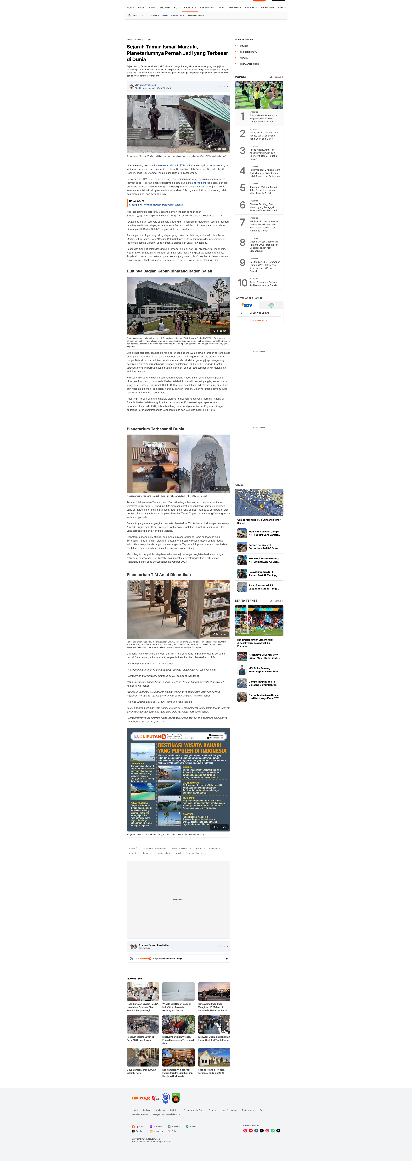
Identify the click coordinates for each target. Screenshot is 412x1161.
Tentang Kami (248, 1110)
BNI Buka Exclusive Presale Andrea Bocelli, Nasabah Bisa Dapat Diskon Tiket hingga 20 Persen (264, 226)
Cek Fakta (251, 7)
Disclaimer (160, 1110)
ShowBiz (165, 7)
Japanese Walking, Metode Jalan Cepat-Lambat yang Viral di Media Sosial (264, 190)
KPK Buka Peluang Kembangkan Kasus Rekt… (264, 670)
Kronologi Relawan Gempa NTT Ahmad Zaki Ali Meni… (264, 560)
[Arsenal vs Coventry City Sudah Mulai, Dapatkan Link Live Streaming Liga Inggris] (242, 656)
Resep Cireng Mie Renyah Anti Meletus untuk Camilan (264, 284)
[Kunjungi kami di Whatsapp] (273, 1130)
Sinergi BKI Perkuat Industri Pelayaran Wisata (156, 204)
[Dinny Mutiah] (135, 946)
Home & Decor (178, 15)
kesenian (218, 165)
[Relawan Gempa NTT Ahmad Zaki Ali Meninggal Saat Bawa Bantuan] (242, 573)
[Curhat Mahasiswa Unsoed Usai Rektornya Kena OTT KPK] (242, 697)
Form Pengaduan (229, 1110)
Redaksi (146, 1110)
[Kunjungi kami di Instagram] (267, 1130)
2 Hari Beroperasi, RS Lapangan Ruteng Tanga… (264, 587)
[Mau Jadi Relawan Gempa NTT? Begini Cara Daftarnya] (242, 533)
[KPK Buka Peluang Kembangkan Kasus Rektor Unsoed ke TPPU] (242, 670)
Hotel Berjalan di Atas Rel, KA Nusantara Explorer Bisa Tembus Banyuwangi (142, 1007)
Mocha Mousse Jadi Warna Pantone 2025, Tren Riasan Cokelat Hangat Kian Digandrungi (264, 246)
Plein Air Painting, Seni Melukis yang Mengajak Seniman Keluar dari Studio (264, 207)
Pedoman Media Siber (194, 1110)
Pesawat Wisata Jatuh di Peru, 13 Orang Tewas (140, 1038)
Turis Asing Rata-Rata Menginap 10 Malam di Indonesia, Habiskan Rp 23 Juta (212, 1007)
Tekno (221, 7)
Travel (165, 15)
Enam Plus (267, 7)
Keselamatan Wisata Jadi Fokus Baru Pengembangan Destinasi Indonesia (177, 1073)
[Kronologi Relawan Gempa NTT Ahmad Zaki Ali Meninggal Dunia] (242, 560)
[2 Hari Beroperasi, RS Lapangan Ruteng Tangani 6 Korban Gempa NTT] (242, 587)
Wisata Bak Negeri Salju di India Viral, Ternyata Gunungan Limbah (176, 1007)
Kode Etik (174, 1110)
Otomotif (235, 7)
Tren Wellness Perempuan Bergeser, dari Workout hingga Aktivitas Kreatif (263, 118)
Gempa (239, 485)
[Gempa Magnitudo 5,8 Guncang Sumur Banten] (259, 502)
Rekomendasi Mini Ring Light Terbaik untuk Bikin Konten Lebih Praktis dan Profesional (265, 172)
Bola (177, 7)
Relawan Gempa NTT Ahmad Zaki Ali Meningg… (264, 573)
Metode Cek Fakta (140, 1114)
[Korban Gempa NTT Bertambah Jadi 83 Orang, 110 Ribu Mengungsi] (242, 547)
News (141, 7)
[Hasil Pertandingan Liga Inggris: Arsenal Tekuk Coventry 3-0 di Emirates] (259, 620)
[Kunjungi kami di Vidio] (245, 1130)
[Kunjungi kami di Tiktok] (278, 1130)
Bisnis (152, 7)
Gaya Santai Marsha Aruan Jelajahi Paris (141, 1071)
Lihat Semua (275, 77)
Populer (241, 76)
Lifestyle (190, 7)
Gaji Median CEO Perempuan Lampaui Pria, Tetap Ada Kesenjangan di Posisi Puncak (265, 266)
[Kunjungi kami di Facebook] (256, 1130)
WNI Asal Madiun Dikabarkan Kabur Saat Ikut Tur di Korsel (214, 1038)
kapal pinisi (195, 260)
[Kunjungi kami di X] (262, 1130)
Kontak (135, 1110)
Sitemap (212, 1110)
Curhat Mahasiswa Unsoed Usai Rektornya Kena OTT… (264, 697)
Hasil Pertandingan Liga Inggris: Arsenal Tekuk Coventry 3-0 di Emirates (255, 643)
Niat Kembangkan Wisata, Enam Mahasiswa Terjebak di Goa (178, 1040)
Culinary (155, 15)
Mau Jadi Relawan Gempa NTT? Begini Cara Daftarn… (265, 533)
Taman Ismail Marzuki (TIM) (170, 165)
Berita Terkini (246, 600)
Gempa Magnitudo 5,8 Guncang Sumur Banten (259, 521)
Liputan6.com (154, 1138)
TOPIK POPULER (244, 39)
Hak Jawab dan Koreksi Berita (166, 1114)
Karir (262, 1110)
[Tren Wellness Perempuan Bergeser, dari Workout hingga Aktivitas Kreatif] (259, 95)
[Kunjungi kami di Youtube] (251, 1130)
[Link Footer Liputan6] (146, 1098)
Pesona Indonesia (196, 15)
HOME (130, 7)
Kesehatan (207, 7)
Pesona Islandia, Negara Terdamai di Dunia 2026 (211, 1071)
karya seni (200, 182)
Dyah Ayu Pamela (148, 85)
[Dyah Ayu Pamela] (131, 86)
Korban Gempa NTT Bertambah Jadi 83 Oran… (264, 546)
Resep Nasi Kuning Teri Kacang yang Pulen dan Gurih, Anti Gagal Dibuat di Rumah (263, 154)
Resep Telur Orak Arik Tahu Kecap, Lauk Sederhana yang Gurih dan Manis (264, 135)
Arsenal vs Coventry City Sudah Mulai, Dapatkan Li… (264, 656)
